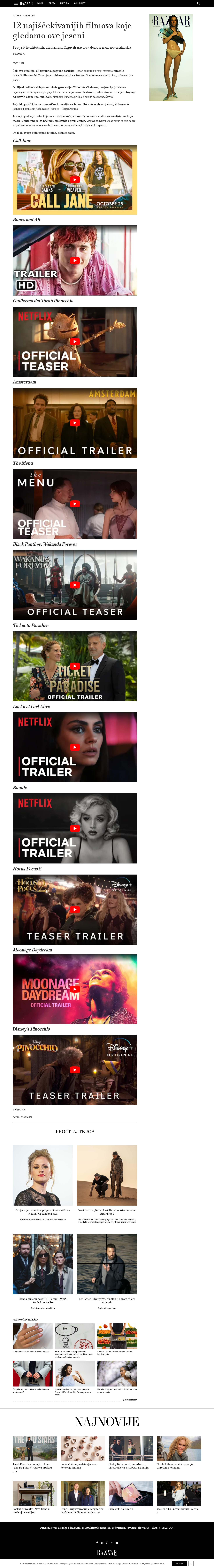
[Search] (199, 3)
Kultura (64, 3)
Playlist (80, 3)
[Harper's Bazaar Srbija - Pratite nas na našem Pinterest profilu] (107, 1543)
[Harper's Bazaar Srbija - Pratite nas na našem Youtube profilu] (116, 1543)
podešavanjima (157, 1563)
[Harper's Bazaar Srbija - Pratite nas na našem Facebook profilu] (97, 1543)
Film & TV (30, 16)
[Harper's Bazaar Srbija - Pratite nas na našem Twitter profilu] (102, 1543)
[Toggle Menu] (16, 3)
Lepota (52, 3)
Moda (40, 3)
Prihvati (179, 1563)
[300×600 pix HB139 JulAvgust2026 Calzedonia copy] (171, 57)
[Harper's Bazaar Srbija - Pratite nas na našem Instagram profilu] (111, 1543)
